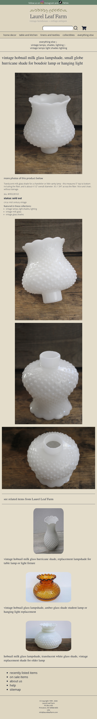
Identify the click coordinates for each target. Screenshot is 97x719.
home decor (9, 34)
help (13, 685)
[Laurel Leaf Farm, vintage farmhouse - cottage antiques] (48, 15)
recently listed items (23, 673)
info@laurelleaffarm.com (48, 712)
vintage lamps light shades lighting (48, 48)
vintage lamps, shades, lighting (47, 44)
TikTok (65, 3)
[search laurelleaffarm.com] (76, 28)
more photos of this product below (23, 178)
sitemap (15, 689)
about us (16, 681)
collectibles (69, 34)
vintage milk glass (13, 211)
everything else (86, 34)
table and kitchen (28, 34)
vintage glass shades (15, 214)
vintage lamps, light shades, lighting (21, 208)
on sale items (19, 677)
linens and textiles (50, 34)
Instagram (49, 3)
